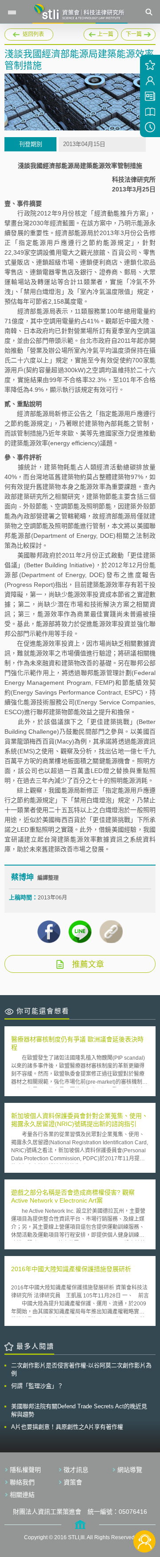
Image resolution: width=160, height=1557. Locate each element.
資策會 (73, 1482)
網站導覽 (129, 1469)
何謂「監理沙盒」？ (37, 1385)
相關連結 (22, 1494)
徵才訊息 (76, 1469)
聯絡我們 (22, 1482)
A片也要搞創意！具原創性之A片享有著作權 (67, 1426)
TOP (145, 1511)
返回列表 (33, 34)
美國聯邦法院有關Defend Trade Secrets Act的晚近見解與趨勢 (79, 1410)
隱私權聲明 (25, 1469)
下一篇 (138, 32)
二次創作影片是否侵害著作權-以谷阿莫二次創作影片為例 (81, 1369)
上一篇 (101, 32)
